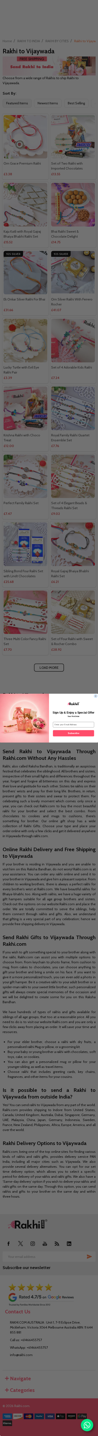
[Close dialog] (95, 695)
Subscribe (73, 733)
